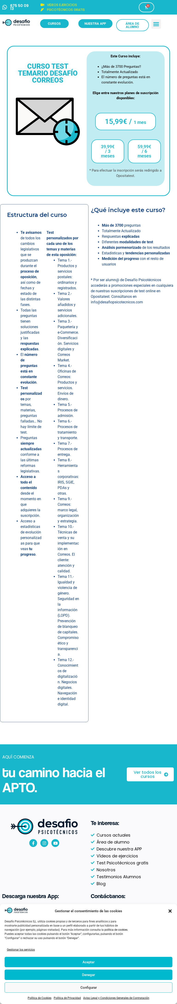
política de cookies (115, 929)
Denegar (88, 975)
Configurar (88, 988)
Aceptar (88, 962)
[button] (170, 911)
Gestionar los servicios (21, 949)
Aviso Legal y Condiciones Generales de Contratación (116, 998)
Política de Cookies (39, 998)
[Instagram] (44, 843)
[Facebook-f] (33, 843)
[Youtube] (55, 843)
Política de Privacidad (67, 998)
